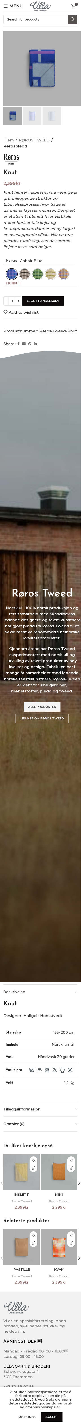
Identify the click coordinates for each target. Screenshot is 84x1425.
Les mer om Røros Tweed (42, 718)
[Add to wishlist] (33, 1160)
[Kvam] (59, 1247)
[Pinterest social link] (30, 344)
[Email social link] (24, 344)
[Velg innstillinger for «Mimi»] (71, 1168)
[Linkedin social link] (35, 344)
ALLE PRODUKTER (42, 706)
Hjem (8, 140)
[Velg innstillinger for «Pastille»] (33, 1243)
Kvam (59, 1269)
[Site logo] (40, 6)
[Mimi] (59, 1172)
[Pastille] (21, 1247)
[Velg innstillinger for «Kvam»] (71, 1243)
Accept (51, 1417)
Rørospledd (15, 146)
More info (27, 1417)
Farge (11, 260)
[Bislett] (21, 1172)
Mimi (59, 1194)
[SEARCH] (72, 19)
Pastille (21, 1269)
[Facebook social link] (18, 344)
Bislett (21, 1194)
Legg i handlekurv (43, 300)
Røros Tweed (21, 1201)
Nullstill (13, 283)
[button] (79, 1183)
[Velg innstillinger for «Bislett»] (33, 1168)
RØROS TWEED (34, 140)
